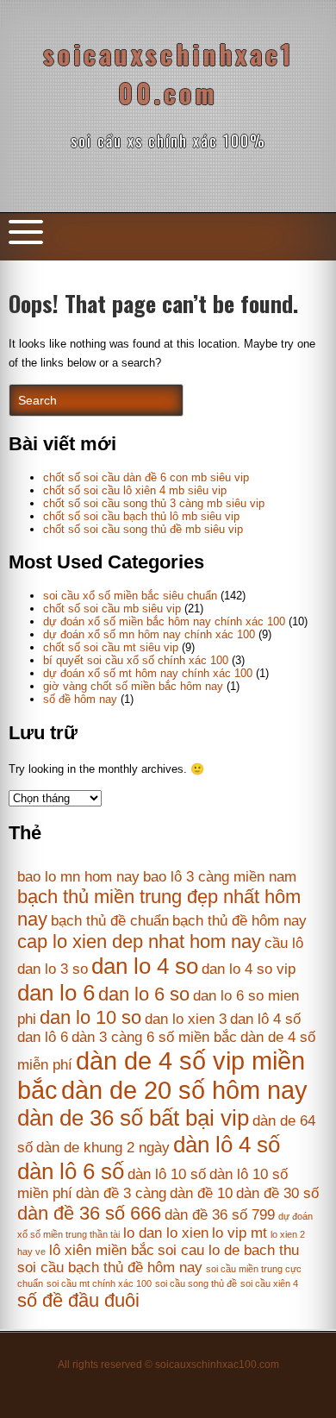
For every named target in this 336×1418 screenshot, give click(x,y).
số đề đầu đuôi (78, 1300)
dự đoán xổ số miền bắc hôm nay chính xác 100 (164, 621)
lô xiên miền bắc (101, 1250)
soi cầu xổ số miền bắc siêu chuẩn (130, 595)
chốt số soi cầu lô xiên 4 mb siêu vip (135, 490)
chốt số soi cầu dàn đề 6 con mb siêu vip (146, 477)
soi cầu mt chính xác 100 (99, 1283)
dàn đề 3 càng (121, 1193)
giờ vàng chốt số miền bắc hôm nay (133, 686)
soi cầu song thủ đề (196, 1283)
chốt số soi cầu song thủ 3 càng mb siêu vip (153, 503)
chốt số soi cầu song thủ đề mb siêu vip (143, 529)
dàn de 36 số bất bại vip (133, 1118)
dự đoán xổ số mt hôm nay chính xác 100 (147, 673)
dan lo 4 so (144, 966)
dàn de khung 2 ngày (103, 1147)
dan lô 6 (42, 1037)
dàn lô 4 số (226, 1145)
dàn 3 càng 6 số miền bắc (154, 1037)
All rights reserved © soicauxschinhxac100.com (168, 1364)
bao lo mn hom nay (78, 877)
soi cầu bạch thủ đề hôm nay (109, 1267)
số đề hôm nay (80, 699)
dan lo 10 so (90, 1017)
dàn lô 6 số (70, 1171)
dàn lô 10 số (167, 1174)
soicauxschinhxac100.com (168, 73)
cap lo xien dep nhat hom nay (139, 941)
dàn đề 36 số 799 (220, 1215)
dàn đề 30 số (277, 1193)
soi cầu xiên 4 (269, 1283)
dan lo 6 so (144, 994)
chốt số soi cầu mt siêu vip (110, 647)
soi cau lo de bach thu (228, 1250)
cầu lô (283, 943)
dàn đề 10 (201, 1193)
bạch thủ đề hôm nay (239, 921)
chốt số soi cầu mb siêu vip (112, 608)
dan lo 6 (56, 993)
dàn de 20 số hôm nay (184, 1090)
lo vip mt (239, 1233)
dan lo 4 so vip (249, 969)
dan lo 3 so (52, 969)
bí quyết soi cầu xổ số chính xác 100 (135, 660)
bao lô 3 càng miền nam (219, 877)
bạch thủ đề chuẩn (110, 921)
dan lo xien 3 (186, 1019)
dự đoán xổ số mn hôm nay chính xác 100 (149, 634)
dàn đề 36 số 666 (89, 1213)
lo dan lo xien (165, 1233)
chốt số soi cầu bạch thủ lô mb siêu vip (141, 516)
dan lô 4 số (265, 1019)
